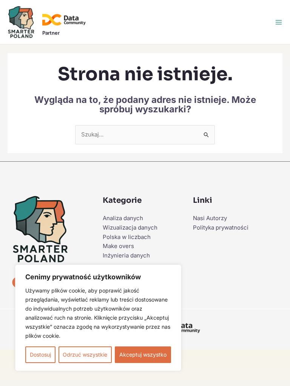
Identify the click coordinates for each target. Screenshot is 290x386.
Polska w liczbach (127, 236)
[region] (98, 318)
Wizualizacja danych (130, 227)
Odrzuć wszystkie (85, 354)
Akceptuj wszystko (143, 354)
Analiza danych (123, 218)
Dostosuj (40, 354)
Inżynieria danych (126, 255)
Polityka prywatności (220, 227)
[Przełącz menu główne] (278, 22)
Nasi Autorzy (210, 218)
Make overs (118, 246)
